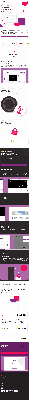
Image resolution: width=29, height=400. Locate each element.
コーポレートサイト (3, 319)
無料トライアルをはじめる (14, 353)
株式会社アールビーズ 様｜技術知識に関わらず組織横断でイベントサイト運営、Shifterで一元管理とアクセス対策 (21, 335)
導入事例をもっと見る (24, 338)
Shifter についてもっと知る (4, 292)
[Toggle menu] (27, 1)
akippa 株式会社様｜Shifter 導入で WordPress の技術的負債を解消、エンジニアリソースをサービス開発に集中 (21, 321)
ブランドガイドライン (3, 393)
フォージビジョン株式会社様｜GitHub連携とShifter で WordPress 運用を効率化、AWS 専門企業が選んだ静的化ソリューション (7, 321)
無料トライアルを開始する (14, 36)
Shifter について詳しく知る (14, 164)
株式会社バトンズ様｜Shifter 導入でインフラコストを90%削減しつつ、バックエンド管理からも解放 (7, 335)
